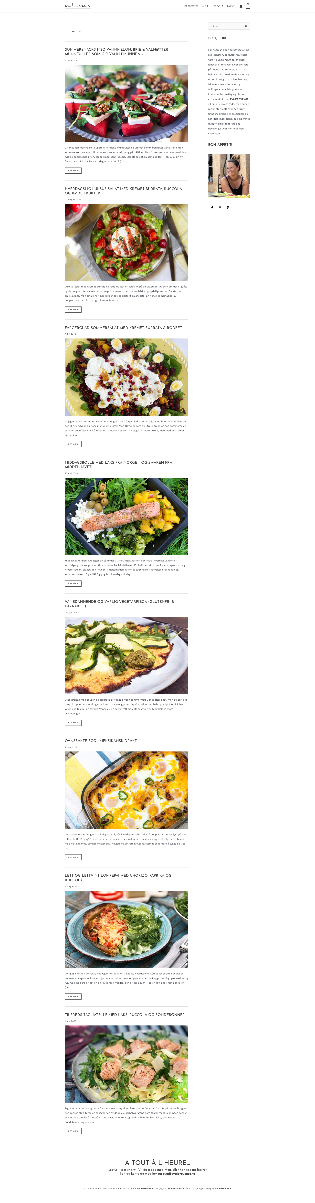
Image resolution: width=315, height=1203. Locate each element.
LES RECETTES (191, 6)
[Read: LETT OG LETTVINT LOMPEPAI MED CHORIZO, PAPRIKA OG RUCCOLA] (126, 929)
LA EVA (230, 6)
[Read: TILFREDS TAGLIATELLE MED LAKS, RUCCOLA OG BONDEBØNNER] (126, 1063)
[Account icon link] (241, 6)
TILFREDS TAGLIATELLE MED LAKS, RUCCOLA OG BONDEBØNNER (125, 1015)
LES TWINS (217, 6)
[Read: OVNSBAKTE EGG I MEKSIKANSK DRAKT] (126, 789)
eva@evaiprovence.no (179, 1173)
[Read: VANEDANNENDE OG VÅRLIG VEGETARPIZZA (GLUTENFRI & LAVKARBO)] (126, 655)
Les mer (75, 172)
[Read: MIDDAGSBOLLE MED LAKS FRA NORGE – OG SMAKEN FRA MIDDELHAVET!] (126, 516)
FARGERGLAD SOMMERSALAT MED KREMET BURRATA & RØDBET (123, 328)
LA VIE (205, 6)
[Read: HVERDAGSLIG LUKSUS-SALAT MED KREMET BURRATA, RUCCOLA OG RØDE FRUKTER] (126, 242)
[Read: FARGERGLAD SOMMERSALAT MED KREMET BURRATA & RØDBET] (126, 376)
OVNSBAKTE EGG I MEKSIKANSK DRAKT (101, 741)
